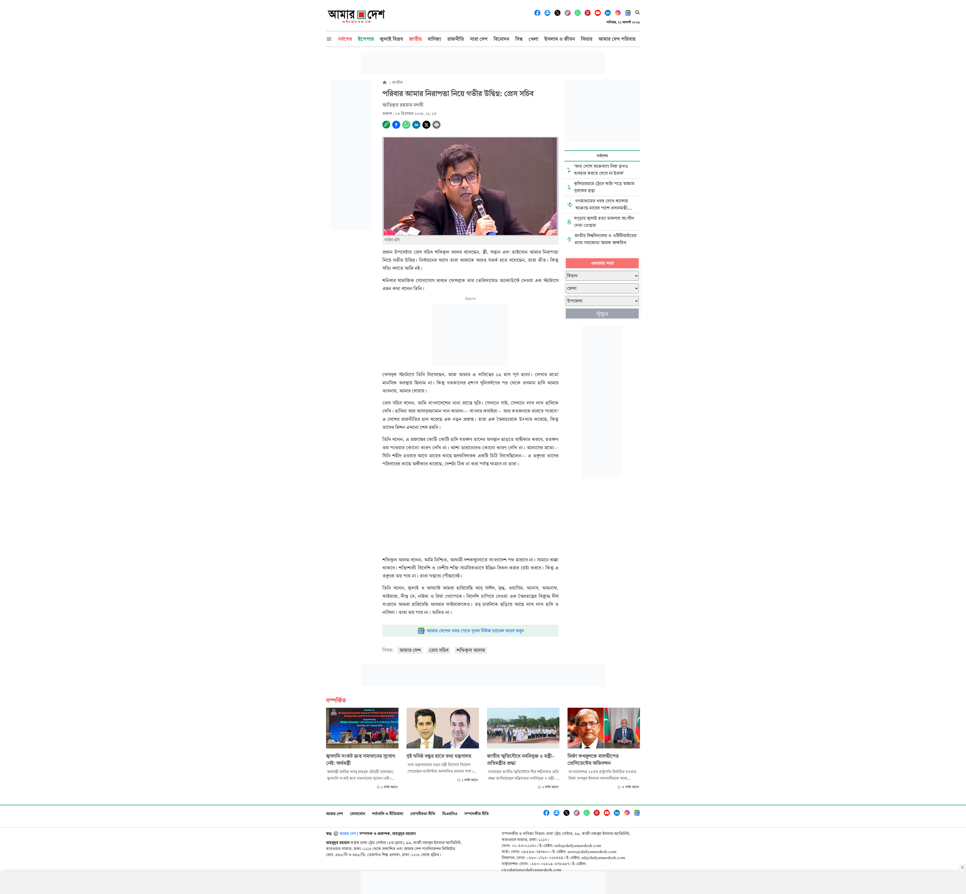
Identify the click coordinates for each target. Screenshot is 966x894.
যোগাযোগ (357, 813)
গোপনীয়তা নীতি (422, 813)
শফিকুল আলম (471, 650)
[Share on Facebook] (396, 125)
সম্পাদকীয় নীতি (476, 813)
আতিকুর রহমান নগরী (402, 105)
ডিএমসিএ (449, 813)
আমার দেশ (410, 650)
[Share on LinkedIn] (416, 125)
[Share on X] (426, 125)
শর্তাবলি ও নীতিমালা (387, 813)
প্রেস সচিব (439, 650)
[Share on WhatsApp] (406, 125)
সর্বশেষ (602, 155)
